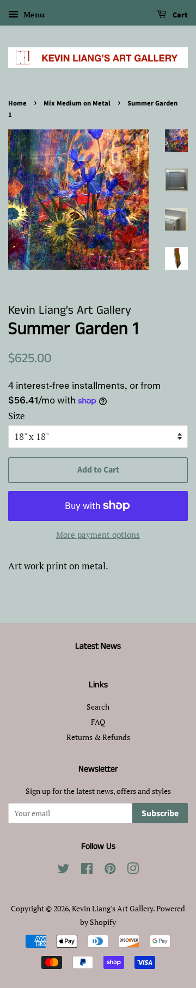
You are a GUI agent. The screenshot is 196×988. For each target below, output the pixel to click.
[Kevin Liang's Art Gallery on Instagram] (133, 870)
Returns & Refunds (98, 737)
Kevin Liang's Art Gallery (112, 908)
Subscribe (160, 813)
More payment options (98, 534)
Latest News (98, 646)
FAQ (98, 722)
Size (16, 415)
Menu (33, 14)
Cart (179, 15)
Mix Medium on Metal (77, 103)
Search (98, 706)
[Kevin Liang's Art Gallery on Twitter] (64, 870)
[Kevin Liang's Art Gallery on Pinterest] (110, 870)
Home (17, 103)
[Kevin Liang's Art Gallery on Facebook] (87, 870)
